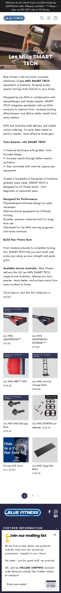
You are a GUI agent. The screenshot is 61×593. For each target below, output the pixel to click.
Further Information (23, 528)
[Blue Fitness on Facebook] (49, 512)
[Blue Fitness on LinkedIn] (56, 516)
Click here (9, 293)
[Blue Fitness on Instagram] (56, 512)
